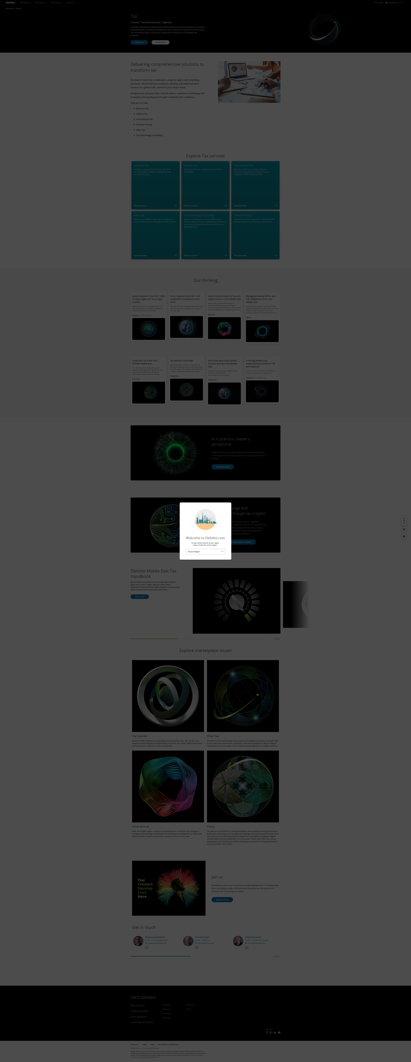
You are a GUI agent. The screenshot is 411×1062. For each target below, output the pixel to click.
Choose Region (194, 551)
